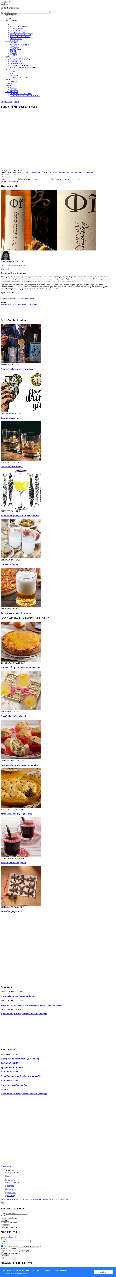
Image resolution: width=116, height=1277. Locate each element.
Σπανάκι (71, 172)
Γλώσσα (28, 172)
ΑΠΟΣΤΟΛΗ (6, 1225)
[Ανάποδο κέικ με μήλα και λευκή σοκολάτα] (21, 661)
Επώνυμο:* (5, 1241)
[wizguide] (9, 1186)
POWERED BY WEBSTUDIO (42, 1200)
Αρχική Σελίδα (6, 102)
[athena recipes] (11, 1189)
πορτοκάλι (25, 304)
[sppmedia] (6, 1166)
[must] (8, 1176)
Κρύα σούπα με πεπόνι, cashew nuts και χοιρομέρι (24, 1013)
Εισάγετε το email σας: (9, 1223)
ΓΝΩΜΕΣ (13, 53)
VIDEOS (8, 84)
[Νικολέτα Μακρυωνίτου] (5, 259)
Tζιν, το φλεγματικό (10, 418)
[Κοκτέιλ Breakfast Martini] (21, 710)
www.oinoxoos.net (28, 298)
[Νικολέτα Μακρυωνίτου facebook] (5, 269)
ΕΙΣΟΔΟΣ (5, 1220)
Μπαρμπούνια (87, 172)
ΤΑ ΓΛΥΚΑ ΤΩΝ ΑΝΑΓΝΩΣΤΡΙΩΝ (23, 67)
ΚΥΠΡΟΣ (13, 88)
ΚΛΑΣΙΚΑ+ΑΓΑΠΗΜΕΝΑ (20, 65)
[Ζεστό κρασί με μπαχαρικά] (21, 856)
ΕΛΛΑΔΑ (14, 90)
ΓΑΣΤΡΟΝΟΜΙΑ (11, 41)
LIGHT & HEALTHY (18, 31)
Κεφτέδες (49, 172)
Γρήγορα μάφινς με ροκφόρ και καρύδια (19, 765)
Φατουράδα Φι (6, 304)
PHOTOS (13, 81)
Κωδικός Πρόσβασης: (9, 1218)
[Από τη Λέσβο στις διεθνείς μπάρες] (21, 363)
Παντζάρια (78, 172)
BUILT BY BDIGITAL (9, 1200)
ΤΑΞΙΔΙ (13, 51)
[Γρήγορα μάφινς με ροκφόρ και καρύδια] (21, 759)
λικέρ (14, 304)
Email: (3, 1215)
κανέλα (31, 304)
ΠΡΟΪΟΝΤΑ (10, 79)
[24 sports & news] (12, 1172)
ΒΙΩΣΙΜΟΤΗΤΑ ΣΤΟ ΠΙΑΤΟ (21, 94)
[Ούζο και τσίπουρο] (21, 558)
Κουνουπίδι (57, 172)
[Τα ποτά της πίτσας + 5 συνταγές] (21, 607)
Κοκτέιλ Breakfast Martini (13, 716)
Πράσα (34, 172)
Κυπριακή (13, 172)
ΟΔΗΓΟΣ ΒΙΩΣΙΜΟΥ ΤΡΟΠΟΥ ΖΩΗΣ (25, 96)
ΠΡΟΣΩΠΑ (14, 47)
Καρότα (65, 172)
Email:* (3, 1244)
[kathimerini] (10, 1180)
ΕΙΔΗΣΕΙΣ (14, 43)
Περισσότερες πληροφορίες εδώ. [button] (17, 1273)
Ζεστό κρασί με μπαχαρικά (13, 862)
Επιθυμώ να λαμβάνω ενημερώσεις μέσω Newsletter (22, 1246)
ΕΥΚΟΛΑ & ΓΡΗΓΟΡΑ (19, 26)
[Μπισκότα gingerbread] (21, 905)
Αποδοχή (11, 1253)
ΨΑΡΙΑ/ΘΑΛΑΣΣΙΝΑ (9, 1054)
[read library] (10, 1196)
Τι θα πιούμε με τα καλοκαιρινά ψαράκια (20, 515)
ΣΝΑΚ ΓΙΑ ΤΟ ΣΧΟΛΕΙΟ (20, 59)
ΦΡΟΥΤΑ (5, 1089)
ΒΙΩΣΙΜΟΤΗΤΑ (11, 92)
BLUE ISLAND (16, 39)
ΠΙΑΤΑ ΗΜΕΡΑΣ (16, 29)
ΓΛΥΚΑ (8, 57)
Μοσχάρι (21, 172)
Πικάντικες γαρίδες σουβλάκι (14, 1085)
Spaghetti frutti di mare (12, 1067)
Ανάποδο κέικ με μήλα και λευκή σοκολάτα (21, 667)
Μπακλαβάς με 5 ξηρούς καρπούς (16, 814)
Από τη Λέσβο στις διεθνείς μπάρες (17, 369)
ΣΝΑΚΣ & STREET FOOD (20, 35)
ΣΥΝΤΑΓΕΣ (10, 24)
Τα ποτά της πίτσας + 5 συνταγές (16, 613)
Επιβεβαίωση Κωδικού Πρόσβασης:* (14, 1251)
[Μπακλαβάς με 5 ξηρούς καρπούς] (21, 807)
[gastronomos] (10, 1193)
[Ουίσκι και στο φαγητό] (21, 460)
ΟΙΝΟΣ (13, 71)
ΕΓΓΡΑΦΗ (5, 1255)
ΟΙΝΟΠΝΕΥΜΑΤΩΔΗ (19, 77)
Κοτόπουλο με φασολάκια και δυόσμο (18, 996)
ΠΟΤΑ (8, 69)
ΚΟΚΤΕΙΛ (14, 75)
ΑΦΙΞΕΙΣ (13, 55)
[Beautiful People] (12, 1183)
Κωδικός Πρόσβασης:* (9, 1248)
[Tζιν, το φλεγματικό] (21, 411)
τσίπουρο (37, 304)
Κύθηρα (18, 304)
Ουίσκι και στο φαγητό (12, 466)
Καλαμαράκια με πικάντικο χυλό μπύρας (20, 1059)
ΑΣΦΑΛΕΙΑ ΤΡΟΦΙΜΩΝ (19, 45)
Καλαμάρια (41, 172)
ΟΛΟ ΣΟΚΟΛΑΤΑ (17, 63)
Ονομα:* (4, 1239)
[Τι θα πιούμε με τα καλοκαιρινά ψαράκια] (21, 509)
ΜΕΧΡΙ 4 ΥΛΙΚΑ (16, 61)
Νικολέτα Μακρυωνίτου (16, 265)
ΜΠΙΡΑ (13, 73)
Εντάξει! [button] (103, 1272)
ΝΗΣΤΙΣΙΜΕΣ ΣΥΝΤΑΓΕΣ (20, 37)
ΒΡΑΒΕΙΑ (9, 86)
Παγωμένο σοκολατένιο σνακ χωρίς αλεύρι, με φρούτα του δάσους (31, 1005)
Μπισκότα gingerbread (11, 911)
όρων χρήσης (15, 1253)
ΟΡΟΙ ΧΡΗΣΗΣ (62, 1200)
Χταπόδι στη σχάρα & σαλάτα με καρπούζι (21, 1076)
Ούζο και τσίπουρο (9, 564)
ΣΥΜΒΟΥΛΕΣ (15, 49)
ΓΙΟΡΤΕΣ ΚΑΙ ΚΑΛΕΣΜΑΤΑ (21, 33)
